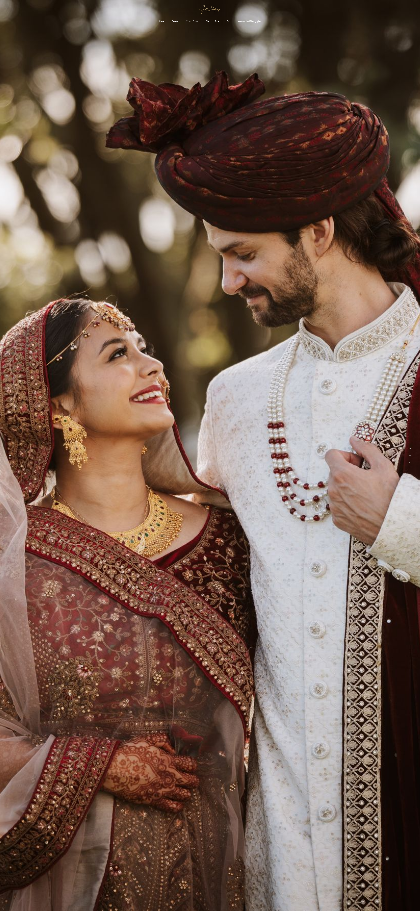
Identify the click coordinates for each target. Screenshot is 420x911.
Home (161, 21)
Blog (228, 21)
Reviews (175, 21)
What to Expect (192, 21)
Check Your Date (212, 21)
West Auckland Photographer (249, 21)
